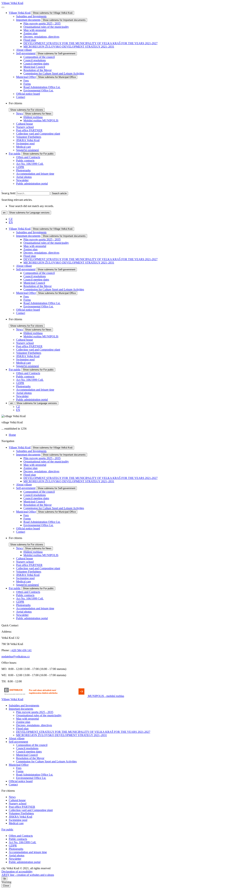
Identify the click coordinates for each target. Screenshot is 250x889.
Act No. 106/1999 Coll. (30, 163)
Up (4, 878)
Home (12, 434)
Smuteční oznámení (27, 150)
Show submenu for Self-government (56, 53)
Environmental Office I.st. (38, 90)
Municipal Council (34, 66)
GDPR (20, 167)
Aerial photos (24, 176)
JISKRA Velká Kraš (28, 140)
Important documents (28, 19)
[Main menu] (2, 7)
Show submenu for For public (38, 153)
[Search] (1, 189)
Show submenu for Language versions (29, 212)
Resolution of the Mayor (37, 70)
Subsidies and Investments (31, 16)
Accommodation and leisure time (35, 173)
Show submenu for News (38, 113)
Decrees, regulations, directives (41, 36)
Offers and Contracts (28, 157)
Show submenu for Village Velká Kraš (53, 13)
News (19, 113)
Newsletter (22, 180)
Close (6, 885)
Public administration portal (32, 183)
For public (15, 153)
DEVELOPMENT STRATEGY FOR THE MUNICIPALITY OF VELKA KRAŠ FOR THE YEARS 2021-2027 (90, 43)
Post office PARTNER (29, 130)
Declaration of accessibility (17, 871)
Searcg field (8, 193)
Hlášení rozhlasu (33, 117)
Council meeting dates (36, 63)
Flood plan (29, 40)
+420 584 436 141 (21, 650)
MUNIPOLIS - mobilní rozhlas (106, 696)
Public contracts (25, 160)
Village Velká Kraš (12, 3)
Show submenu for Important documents (64, 20)
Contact (20, 97)
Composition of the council (39, 57)
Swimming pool (25, 143)
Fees (26, 80)
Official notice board (28, 93)
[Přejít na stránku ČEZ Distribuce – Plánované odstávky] (44, 696)
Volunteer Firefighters (28, 136)
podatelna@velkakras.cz (15, 656)
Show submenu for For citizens (26, 109)
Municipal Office (26, 76)
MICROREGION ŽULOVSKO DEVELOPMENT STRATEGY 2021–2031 (68, 46)
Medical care (23, 146)
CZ (11, 219)
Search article (59, 193)
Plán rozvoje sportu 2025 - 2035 (42, 23)
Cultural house (24, 123)
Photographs (23, 170)
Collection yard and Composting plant (38, 133)
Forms (27, 83)
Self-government (25, 53)
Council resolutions (34, 60)
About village (24, 49)
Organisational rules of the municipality (46, 26)
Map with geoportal (34, 30)
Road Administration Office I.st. (41, 87)
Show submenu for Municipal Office (57, 77)
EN (11, 222)
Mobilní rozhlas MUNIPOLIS (40, 120)
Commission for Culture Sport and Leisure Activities (53, 73)
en (4, 212)
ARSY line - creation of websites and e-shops (27, 874)
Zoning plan (30, 33)
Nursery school (25, 127)
